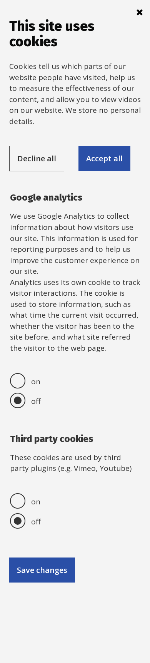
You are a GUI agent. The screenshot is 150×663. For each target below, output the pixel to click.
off (36, 401)
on (35, 382)
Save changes (42, 570)
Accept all (104, 158)
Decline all (36, 158)
